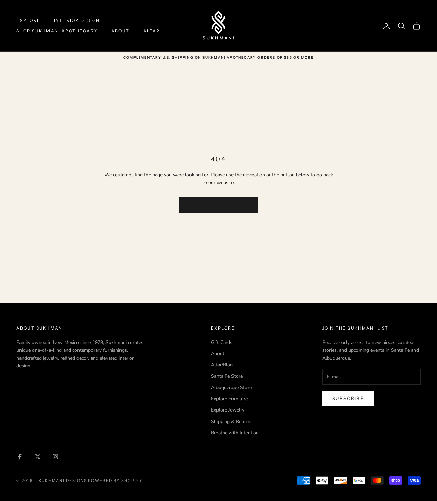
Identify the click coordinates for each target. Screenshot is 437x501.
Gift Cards (221, 342)
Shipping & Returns (232, 421)
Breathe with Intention (235, 433)
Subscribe (348, 398)
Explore (28, 20)
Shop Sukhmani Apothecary (57, 30)
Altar (151, 30)
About (120, 30)
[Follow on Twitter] (37, 456)
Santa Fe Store (227, 376)
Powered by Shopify (115, 480)
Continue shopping (218, 205)
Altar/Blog (222, 365)
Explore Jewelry (227, 410)
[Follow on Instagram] (55, 456)
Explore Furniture (229, 398)
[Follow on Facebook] (19, 456)
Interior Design (77, 20)
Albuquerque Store (231, 387)
